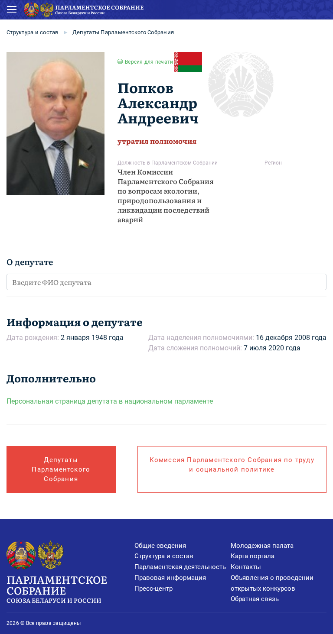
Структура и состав (33, 32)
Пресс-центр (153, 588)
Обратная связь (255, 599)
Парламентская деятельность (180, 567)
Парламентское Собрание (57, 588)
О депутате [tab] (30, 262)
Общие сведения (160, 546)
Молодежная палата (262, 546)
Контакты (246, 567)
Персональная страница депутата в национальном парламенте (110, 401)
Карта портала (252, 556)
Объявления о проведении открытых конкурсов (272, 583)
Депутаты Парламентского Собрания (123, 32)
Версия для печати (149, 62)
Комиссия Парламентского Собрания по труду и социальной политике (232, 464)
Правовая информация (170, 578)
